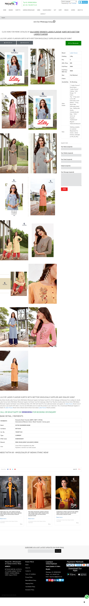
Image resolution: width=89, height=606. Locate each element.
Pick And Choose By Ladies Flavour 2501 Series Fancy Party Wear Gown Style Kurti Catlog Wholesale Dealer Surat (38, 513)
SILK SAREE (35, 32)
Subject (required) (65, 166)
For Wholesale (74, 43)
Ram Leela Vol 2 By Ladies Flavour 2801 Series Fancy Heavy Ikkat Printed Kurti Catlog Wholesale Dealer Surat (11, 513)
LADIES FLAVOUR (54, 32)
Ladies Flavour (74, 53)
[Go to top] (84, 602)
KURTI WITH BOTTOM (70, 32)
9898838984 (27, 412)
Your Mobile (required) (67, 153)
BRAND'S (43, 32)
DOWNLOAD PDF (25, 42)
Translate (73, 3)
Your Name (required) (66, 146)
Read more (3, 518)
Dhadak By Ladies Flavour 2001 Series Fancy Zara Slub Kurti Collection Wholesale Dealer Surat (67, 513)
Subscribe (58, 551)
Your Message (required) (67, 172)
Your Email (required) (66, 159)
